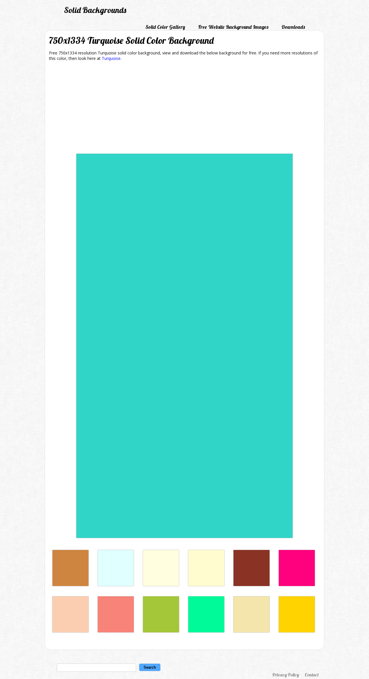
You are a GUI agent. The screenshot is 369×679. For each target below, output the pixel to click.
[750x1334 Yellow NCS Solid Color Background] (296, 631)
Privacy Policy (285, 675)
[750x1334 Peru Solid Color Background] (70, 584)
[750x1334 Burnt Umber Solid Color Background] (251, 584)
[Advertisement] (184, 108)
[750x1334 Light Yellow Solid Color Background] (161, 584)
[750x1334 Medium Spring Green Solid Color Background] (206, 631)
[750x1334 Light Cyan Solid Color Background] (115, 584)
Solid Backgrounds (95, 10)
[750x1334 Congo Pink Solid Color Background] (115, 631)
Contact (312, 675)
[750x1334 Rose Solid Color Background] (296, 584)
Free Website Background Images (233, 27)
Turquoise (111, 58)
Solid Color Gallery (165, 27)
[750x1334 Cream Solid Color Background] (206, 584)
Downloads (293, 27)
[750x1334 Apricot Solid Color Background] (70, 631)
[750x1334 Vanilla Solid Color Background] (251, 631)
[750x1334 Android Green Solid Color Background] (161, 631)
